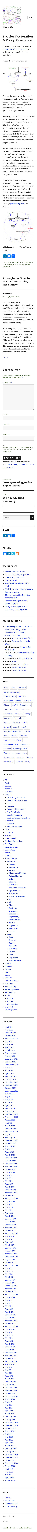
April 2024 (9, 1073)
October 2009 (10, 1428)
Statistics (9, 984)
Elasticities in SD (19, 667)
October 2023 (10, 1088)
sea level (7, 749)
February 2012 (10, 1347)
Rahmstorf (24, 744)
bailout (13, 688)
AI (6, 780)
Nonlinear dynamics (17, 888)
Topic (9, 902)
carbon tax (28, 701)
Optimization (14, 891)
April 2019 (9, 1184)
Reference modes (12, 592)
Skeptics (10, 824)
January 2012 (10, 1350)
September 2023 (11, 1091)
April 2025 (9, 1047)
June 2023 (9, 1100)
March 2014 (9, 1277)
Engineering (14, 917)
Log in (7, 1498)
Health (12, 923)
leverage (21, 264)
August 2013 (10, 1297)
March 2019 (9, 1187)
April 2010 (9, 1411)
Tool (11, 955)
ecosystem (8, 264)
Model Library (11, 859)
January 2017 (10, 1251)
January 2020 (10, 1161)
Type (9, 934)
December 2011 (11, 1353)
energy (28, 714)
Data (7, 829)
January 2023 (10, 1111)
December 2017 (11, 1225)
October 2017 (10, 1230)
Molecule (13, 946)
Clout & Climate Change (17, 800)
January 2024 (10, 1079)
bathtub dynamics (11, 692)
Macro (11, 943)
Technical (11, 861)
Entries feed (10, 1501)
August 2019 (10, 1172)
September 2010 (11, 1396)
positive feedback (11, 744)
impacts (10, 806)
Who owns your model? (14, 577)
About (14, 661)
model (6, 736)
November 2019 (11, 1166)
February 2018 (10, 1219)
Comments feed (11, 1504)
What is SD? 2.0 (25, 659)
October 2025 (10, 1036)
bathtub (22, 688)
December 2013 (11, 1286)
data (17, 709)
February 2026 (11, 1033)
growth (15, 264)
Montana (23, 736)
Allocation (13, 867)
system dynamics (20, 749)
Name (6, 414)
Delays (12, 879)
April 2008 (9, 1478)
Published (13, 949)
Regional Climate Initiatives (18, 818)
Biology (12, 905)
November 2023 (11, 1085)
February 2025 (10, 1053)
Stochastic (13, 893)
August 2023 (10, 1094)
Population (13, 925)
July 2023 (8, 1097)
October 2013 (10, 1292)
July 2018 (8, 1204)
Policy (19, 740)
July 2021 (8, 1134)
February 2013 (10, 1315)
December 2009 (11, 1422)
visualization (9, 762)
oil (13, 740)
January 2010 (10, 1419)
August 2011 (9, 1364)
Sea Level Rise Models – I (22, 638)
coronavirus (8, 709)
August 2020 (10, 1146)
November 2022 (11, 1114)
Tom (4, 262)
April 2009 (9, 1443)
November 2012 (11, 1321)
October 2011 (10, 1358)
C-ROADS (22, 696)
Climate (7, 705)
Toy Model (13, 957)
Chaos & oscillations (17, 873)
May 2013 (8, 1306)
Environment (14, 920)
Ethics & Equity (11, 838)
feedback (8, 718)
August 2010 (10, 1399)
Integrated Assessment (13, 731)
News (7, 972)
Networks (9, 969)
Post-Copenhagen (14, 815)
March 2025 (10, 1050)
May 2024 (9, 1071)
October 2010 (10, 1393)
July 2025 (8, 1041)
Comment (7, 383)
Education (9, 832)
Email (6, 424)
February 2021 (10, 1137)
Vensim (30, 757)
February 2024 (11, 1076)
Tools (7, 995)
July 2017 (8, 1239)
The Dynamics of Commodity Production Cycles (15, 632)
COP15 (15, 705)
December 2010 (11, 1387)
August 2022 (10, 1120)
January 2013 (10, 1318)
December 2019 (11, 1164)
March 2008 (10, 1481)
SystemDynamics (12, 989)
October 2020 (10, 1143)
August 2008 (10, 1466)
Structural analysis (17, 896)
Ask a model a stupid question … (18, 575)
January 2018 (10, 1222)
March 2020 (10, 1155)
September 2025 (11, 1039)
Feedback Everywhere (14, 841)
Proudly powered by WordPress (20, 1528)
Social (11, 931)
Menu (31, 17)
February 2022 (11, 1129)
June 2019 (9, 1178)
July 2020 (9, 1149)
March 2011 (9, 1379)
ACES (6, 688)
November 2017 (11, 1228)
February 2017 (10, 1248)
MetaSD (8, 27)
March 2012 (9, 1344)
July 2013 (8, 1300)
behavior (8, 789)
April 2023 (9, 1105)
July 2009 (9, 1434)
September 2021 (11, 1132)
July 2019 (8, 1175)
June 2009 (9, 1437)
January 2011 (10, 1385)
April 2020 (9, 1152)
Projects (8, 978)
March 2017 (9, 1245)
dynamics (25, 709)
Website (6, 434)
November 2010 (11, 1390)
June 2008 (9, 1472)
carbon (18, 701)
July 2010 (8, 1402)
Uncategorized (11, 1010)
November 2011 (11, 1356)
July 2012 (8, 1332)
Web (10, 899)
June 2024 (9, 1068)
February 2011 (10, 1382)
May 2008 (9, 1475)
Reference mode (11, 981)
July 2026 (8, 1027)
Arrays (12, 870)
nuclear (7, 740)
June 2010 (9, 1405)
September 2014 (11, 1265)
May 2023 (9, 1103)
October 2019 (10, 1169)
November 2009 (11, 1425)
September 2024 (11, 1065)
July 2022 (8, 1123)
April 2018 (9, 1213)
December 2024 (11, 1059)
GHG (25, 723)
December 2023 (11, 1082)
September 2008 (11, 1463)
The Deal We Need (14, 827)
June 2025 (9, 1044)
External (12, 940)
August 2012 (10, 1329)
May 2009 (9, 1440)
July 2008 (9, 1469)
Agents (12, 864)
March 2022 (10, 1126)
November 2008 (11, 1457)
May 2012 (8, 1338)
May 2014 (8, 1274)
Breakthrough (10, 696)
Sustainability (28, 262)
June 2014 (9, 1271)
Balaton (8, 786)
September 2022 (11, 1117)
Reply (6, 357)
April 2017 (9, 1242)
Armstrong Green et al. (16, 797)
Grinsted (7, 727)
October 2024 (10, 1062)
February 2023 (10, 1108)
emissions (18, 714)
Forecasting (10, 850)
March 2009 (10, 1446)
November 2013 (11, 1289)
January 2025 (10, 1056)
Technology (9, 753)
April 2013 (9, 1309)
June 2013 (9, 1303)
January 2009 (10, 1451)
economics (8, 714)
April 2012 (9, 1341)
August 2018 (10, 1201)
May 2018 (9, 1210)
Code (11, 937)
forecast (7, 723)
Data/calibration (15, 876)
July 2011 (8, 1367)
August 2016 (10, 1260)
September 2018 (11, 1198)
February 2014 (10, 1280)
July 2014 (8, 1268)
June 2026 (9, 1030)
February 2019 (10, 1190)
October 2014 (10, 1262)
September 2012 (11, 1326)
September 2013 (11, 1294)
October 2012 (10, 1324)
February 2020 (11, 1158)
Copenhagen (25, 705)
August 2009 (10, 1431)
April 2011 (9, 1376)
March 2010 (9, 1414)
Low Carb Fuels (13, 812)
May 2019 (8, 1181)
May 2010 (9, 1408)
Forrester (16, 723)
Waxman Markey (23, 762)
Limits (21, 262)
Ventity (10, 1001)
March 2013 (9, 1312)
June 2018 (9, 1207)
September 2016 (11, 1257)
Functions (13, 885)
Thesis (12, 952)
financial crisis (19, 718)
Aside (7, 783)
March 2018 (9, 1216)
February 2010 (10, 1417)
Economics (13, 914)
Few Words (9, 844)
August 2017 (10, 1236)
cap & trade (8, 701)
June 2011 (8, 1370)
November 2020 (11, 1140)
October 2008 (10, 1460)
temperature (21, 753)
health (24, 727)
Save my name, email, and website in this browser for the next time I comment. (18, 450)
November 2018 (11, 1193)
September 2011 (11, 1361)
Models (14, 736)
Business (9, 792)
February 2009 (11, 1449)
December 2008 (11, 1454)
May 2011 (8, 1373)
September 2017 (11, 1233)
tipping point (9, 757)
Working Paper (15, 960)
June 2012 (9, 1335)
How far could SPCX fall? (15, 572)
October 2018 (10, 1196)
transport (20, 757)
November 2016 (11, 1254)
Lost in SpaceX (11, 580)
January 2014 (10, 1283)
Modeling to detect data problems (19, 589)
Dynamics (13, 911)
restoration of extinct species (15, 49)
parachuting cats (17, 204)
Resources (13, 928)
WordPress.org (11, 1506)
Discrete (12, 882)
